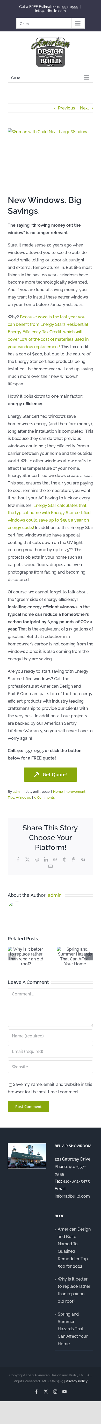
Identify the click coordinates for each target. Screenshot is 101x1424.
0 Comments (44, 797)
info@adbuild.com (50, 11)
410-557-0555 (66, 7)
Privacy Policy (77, 1381)
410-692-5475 (76, 1181)
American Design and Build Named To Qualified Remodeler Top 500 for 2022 (74, 1248)
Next (84, 108)
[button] (12, 956)
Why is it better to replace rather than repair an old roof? (74, 1290)
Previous (66, 108)
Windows (23, 797)
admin (18, 792)
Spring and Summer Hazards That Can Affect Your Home (73, 1329)
